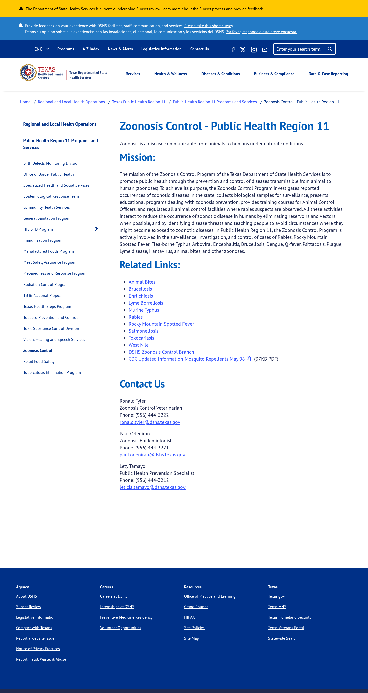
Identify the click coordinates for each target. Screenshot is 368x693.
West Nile (139, 345)
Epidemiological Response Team (51, 196)
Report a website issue (35, 638)
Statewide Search (283, 638)
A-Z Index (91, 48)
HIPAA (189, 617)
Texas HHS (277, 606)
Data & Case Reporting (328, 73)
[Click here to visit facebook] (233, 50)
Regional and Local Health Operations (71, 101)
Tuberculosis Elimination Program (52, 372)
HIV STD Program (38, 229)
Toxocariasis (141, 338)
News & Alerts (120, 48)
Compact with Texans (34, 627)
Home (25, 101)
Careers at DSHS (114, 596)
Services (133, 73)
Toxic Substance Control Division (51, 328)
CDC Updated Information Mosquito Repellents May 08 (187, 359)
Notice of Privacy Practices (38, 648)
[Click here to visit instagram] (254, 50)
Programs (65, 48)
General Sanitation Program (46, 218)
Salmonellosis (143, 331)
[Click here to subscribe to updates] (264, 50)
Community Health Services (46, 207)
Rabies (136, 317)
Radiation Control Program (46, 284)
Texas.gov (276, 596)
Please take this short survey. (208, 25)
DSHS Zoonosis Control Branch (161, 352)
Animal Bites (142, 282)
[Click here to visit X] (242, 50)
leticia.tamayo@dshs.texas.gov (153, 487)
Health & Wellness (170, 73)
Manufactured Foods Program (48, 251)
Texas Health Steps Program (47, 306)
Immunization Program (42, 240)
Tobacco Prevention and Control (50, 317)
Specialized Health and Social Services (56, 185)
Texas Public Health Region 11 (139, 101)
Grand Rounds (196, 606)
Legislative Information (161, 48)
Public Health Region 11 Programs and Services (215, 101)
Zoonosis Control (37, 350)
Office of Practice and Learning (210, 596)
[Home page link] (63, 72)
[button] (98, 229)
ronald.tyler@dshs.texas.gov (150, 422)
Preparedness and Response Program (54, 273)
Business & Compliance (274, 73)
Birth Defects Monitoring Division (51, 163)
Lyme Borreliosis (146, 303)
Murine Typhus (144, 310)
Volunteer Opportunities (120, 627)
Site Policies (194, 627)
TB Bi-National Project (42, 295)
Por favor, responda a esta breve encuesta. (261, 31)
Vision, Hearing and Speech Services (54, 339)
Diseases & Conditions (220, 73)
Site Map (191, 638)
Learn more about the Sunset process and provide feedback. (213, 8)
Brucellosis (140, 289)
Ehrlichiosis (141, 296)
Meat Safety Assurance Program (49, 262)
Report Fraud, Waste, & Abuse (41, 659)
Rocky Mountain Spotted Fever (161, 324)
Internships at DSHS (117, 606)
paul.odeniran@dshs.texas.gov (152, 454)
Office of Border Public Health (48, 174)
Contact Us (199, 48)
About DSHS (26, 596)
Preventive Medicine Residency (126, 617)
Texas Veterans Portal (286, 627)
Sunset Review (28, 606)
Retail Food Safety (38, 361)
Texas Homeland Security (289, 617)
